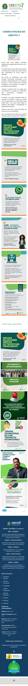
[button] (14, 680)
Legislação (14, 11)
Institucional (4, 11)
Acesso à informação (6, 13)
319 (24, 510)
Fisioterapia (16, 13)
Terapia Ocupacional (10, 16)
